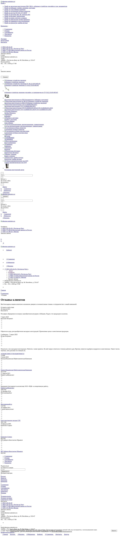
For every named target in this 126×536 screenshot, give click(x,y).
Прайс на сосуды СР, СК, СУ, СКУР (15, 13)
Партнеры (4, 480)
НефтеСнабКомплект (7, 388)
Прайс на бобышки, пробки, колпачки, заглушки (19, 8)
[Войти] (1, 237)
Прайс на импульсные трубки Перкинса (17, 19)
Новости (3, 478)
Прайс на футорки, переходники (14, 16)
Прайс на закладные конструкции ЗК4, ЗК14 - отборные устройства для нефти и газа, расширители (35, 6)
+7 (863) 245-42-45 (6, 47)
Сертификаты (8, 32)
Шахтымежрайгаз (6, 404)
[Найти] (2, 184)
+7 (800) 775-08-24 (16, 50)
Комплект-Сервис (6, 437)
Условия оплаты (6, 496)
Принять (114, 530)
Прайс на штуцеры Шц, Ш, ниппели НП (17, 14)
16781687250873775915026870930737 (12, 354)
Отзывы (7, 31)
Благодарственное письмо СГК (10, 420)
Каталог (3, 476)
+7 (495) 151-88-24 (9, 52)
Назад (11, 271)
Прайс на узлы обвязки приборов (14, 9)
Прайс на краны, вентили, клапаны (15, 18)
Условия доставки (6, 498)
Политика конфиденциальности (62, 531)
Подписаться (5, 471)
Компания (4, 481)
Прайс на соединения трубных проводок (17, 11)
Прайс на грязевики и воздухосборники (17, 21)
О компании (8, 29)
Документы (8, 34)
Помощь (3, 493)
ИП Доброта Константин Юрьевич (12, 451)
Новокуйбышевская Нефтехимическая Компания (16, 370)
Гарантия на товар (6, 499)
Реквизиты (7, 36)
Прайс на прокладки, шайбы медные (16, 23)
